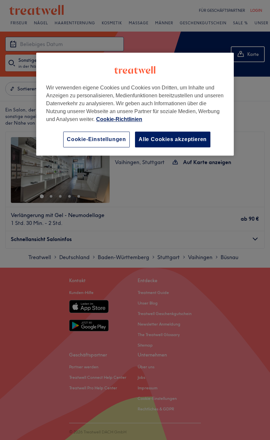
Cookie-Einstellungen (96, 139)
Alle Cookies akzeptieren (173, 139)
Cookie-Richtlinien (119, 119)
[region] (135, 104)
